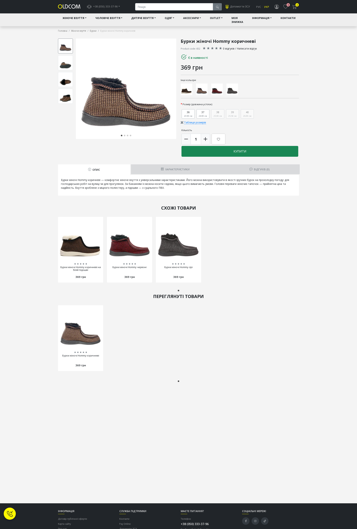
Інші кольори (188, 80)
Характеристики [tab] (177, 169)
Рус (258, 7)
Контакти (288, 18)
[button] (175, 88)
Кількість (186, 130)
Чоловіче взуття (107, 18)
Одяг (168, 18)
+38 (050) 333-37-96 (195, 524)
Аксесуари (191, 18)
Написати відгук (247, 48)
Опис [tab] (96, 169)
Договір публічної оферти (72, 518)
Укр (266, 7)
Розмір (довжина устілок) (197, 104)
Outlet (215, 18)
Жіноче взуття (73, 18)
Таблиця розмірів (195, 122)
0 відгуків (228, 48)
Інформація (260, 18)
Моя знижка (237, 20)
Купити (240, 151)
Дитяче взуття (142, 18)
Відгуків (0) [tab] (261, 169)
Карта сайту (64, 523)
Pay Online (125, 523)
